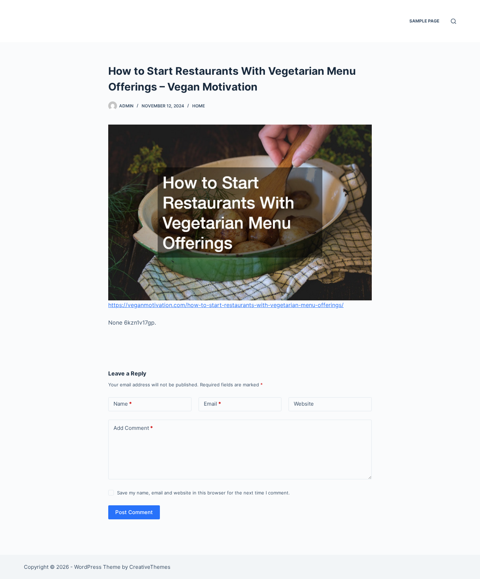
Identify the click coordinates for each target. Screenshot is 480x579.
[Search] (453, 21)
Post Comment (134, 512)
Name (122, 403)
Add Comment (133, 428)
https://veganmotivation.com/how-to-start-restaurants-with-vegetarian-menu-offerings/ (226, 304)
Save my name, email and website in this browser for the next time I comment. (203, 492)
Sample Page (424, 21)
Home (198, 105)
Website (304, 403)
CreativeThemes (149, 567)
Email (212, 403)
